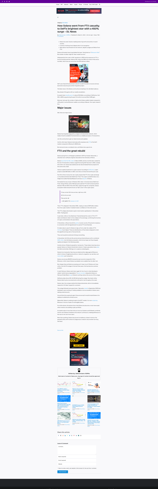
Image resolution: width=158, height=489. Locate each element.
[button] (99, 4)
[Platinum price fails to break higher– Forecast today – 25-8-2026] (79, 415)
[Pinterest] (74, 437)
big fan (85, 178)
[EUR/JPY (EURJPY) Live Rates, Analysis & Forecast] (94, 385)
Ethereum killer (95, 52)
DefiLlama (91, 169)
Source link (60, 330)
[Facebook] (58, 437)
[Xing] (78, 437)
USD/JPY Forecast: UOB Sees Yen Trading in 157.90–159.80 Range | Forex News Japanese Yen (93, 422)
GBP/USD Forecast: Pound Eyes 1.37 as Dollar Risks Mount (63, 422)
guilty (76, 223)
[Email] (81, 437)
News (58, 393)
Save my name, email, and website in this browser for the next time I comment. (78, 468)
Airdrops (59, 230)
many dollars (60, 256)
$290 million (60, 240)
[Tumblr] (72, 437)
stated (86, 288)
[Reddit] (63, 437)
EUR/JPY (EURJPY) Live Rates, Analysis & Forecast (93, 390)
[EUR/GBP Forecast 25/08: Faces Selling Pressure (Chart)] (79, 399)
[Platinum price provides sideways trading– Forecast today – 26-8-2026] (79, 384)
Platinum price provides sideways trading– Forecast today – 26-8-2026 (78, 390)
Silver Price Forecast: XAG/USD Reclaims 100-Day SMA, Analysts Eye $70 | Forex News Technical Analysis (63, 406)
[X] (61, 437)
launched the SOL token (67, 160)
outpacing (94, 300)
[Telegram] (69, 437)
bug (70, 275)
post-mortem (81, 273)
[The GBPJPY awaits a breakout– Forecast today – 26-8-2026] (64, 384)
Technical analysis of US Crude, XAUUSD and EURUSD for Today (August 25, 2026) (93, 405)
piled (98, 247)
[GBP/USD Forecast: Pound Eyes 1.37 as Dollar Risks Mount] (64, 415)
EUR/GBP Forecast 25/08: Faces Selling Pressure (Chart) (78, 406)
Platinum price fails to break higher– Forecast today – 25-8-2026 (78, 420)
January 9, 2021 (75, 201)
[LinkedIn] (65, 437)
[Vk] (76, 437)
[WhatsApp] (67, 437)
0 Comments (60, 36)
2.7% (90, 142)
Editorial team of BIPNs (64, 35)
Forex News (65, 22)
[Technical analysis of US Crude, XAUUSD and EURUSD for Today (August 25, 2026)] (94, 398)
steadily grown (69, 95)
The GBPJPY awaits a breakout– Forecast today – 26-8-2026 (63, 390)
